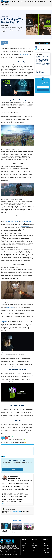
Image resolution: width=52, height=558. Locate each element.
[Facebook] (20, 43)
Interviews (25, 543)
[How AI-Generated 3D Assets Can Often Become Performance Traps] (6, 526)
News (3, 1)
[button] (51, 1)
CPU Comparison (5, 4)
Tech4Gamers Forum (17, 511)
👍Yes (3, 438)
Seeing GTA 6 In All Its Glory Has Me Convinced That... (28, 531)
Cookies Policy (46, 554)
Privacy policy (46, 552)
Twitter (34, 549)
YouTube (35, 550)
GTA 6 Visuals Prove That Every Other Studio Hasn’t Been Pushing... (16, 532)
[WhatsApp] (24, 43)
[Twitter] (22, 43)
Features (24, 545)
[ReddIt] (27, 43)
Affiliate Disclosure (47, 548)
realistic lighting (25, 226)
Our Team (46, 547)
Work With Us (46, 550)
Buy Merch (34, 1)
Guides (18, 1)
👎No (6, 438)
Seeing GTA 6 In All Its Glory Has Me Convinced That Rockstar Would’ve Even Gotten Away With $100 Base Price (43, 65)
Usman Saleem (5, 25)
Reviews (13, 1)
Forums (29, 1)
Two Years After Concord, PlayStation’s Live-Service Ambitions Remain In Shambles (43, 71)
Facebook (35, 545)
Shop (34, 542)
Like (49, 46)
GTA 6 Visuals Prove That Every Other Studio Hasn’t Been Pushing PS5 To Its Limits (42, 60)
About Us (45, 542)
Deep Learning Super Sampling (11, 221)
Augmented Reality (5, 356)
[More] (29, 43)
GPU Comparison (41, 1)
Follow (49, 49)
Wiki (21, 1)
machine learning (10, 307)
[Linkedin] (3, 503)
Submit (3, 456)
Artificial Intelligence (24, 54)
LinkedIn (35, 547)
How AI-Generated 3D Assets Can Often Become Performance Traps (6, 530)
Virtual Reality (4, 321)
